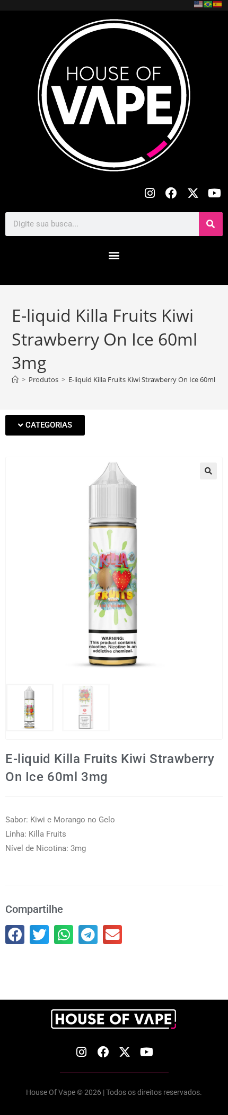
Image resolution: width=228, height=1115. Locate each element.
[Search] (211, 224)
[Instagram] (150, 193)
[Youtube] (214, 193)
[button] (114, 255)
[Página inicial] (15, 379)
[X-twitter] (193, 193)
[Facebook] (171, 193)
